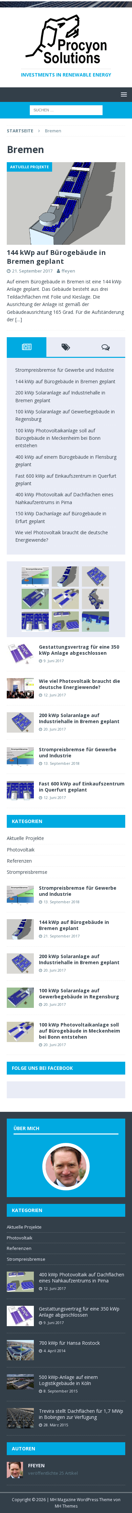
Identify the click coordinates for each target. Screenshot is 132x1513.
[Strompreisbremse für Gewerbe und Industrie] (35, 576)
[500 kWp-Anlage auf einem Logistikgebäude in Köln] (20, 1381)
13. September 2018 (62, 763)
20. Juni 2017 (55, 729)
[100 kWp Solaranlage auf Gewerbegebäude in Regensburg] (35, 599)
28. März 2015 (56, 1424)
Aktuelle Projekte (25, 838)
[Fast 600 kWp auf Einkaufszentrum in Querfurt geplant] (35, 621)
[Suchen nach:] (66, 109)
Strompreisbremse (27, 872)
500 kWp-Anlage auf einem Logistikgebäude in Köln (68, 1380)
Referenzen (19, 861)
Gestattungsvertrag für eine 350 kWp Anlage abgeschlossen (79, 650)
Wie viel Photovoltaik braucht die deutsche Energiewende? (79, 684)
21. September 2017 (32, 271)
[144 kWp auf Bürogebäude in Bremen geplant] (66, 203)
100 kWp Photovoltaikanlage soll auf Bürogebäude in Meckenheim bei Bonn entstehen (58, 438)
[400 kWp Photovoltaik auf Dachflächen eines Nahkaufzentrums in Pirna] (65, 621)
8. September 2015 (61, 1390)
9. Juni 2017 (54, 660)
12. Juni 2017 (55, 694)
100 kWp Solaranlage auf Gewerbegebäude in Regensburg (79, 993)
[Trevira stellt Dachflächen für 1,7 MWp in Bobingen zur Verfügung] (20, 1418)
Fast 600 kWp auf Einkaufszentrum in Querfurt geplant (82, 786)
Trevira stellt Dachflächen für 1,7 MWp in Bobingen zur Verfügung (81, 1414)
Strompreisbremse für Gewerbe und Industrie (64, 370)
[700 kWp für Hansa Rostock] (20, 1350)
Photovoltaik (21, 849)
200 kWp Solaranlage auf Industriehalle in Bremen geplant (79, 718)
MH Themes (66, 1506)
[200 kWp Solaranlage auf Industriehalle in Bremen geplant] (95, 576)
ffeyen (68, 271)
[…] (18, 319)
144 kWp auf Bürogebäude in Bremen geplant (56, 257)
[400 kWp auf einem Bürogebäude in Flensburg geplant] (95, 599)
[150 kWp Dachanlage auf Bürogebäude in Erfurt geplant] (95, 621)
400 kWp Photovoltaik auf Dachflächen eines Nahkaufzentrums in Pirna (81, 1277)
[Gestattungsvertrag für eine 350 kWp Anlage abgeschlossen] (20, 654)
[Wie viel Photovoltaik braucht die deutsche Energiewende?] (20, 688)
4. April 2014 (54, 1350)
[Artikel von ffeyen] (15, 1474)
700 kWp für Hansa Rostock (69, 1343)
